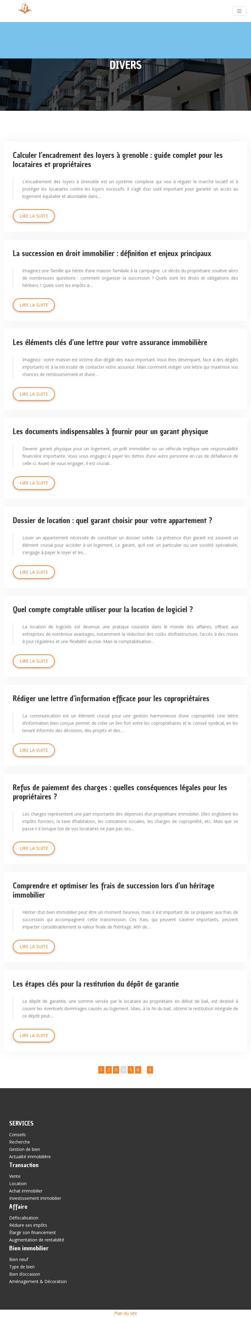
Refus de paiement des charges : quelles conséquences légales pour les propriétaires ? (120, 792)
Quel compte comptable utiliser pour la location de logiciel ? (103, 609)
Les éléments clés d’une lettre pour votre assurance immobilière (110, 342)
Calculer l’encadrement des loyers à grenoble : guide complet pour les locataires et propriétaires (118, 159)
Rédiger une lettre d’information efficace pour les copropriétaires (111, 698)
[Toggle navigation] (239, 11)
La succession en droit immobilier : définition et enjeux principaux (112, 253)
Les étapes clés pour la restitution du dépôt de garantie (96, 984)
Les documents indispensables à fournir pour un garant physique (110, 431)
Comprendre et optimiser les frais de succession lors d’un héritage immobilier (113, 890)
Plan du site (125, 1313)
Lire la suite (34, 216)
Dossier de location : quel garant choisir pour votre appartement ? (112, 520)
